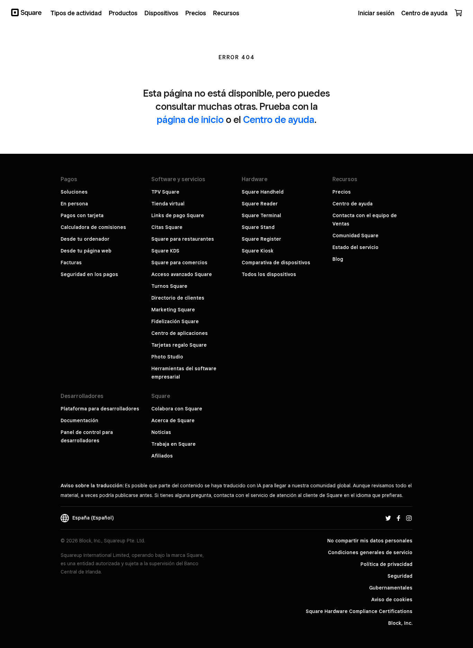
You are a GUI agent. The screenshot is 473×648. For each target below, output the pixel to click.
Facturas (71, 262)
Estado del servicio (355, 247)
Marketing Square (173, 309)
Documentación (79, 420)
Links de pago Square (177, 215)
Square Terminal (261, 215)
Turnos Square (169, 286)
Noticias (161, 432)
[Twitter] (388, 518)
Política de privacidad (386, 564)
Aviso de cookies (391, 599)
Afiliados (162, 456)
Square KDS (165, 251)
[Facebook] (398, 518)
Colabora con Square (176, 408)
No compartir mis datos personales (369, 540)
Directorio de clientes (177, 298)
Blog (337, 259)
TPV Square (165, 192)
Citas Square (166, 227)
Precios (341, 192)
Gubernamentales (390, 588)
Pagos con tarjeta (82, 215)
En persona (74, 203)
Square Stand (258, 227)
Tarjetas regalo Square (179, 345)
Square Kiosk (258, 251)
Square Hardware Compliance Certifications (359, 611)
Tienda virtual (168, 203)
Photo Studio (167, 356)
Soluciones (74, 192)
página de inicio (190, 119)
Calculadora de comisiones (93, 227)
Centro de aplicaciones (179, 333)
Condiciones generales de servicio (370, 552)
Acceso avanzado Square (181, 274)
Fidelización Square (175, 321)
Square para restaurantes (182, 239)
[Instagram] (408, 518)
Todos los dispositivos (269, 274)
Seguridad (399, 576)
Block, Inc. (400, 623)
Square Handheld (263, 192)
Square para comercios (179, 262)
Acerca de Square (173, 420)
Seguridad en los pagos (89, 274)
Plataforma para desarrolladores (100, 408)
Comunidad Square (355, 235)
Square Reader (260, 203)
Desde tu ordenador (85, 239)
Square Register (261, 239)
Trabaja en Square (173, 444)
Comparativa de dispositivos (276, 262)
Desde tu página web (86, 251)
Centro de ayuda (278, 119)
